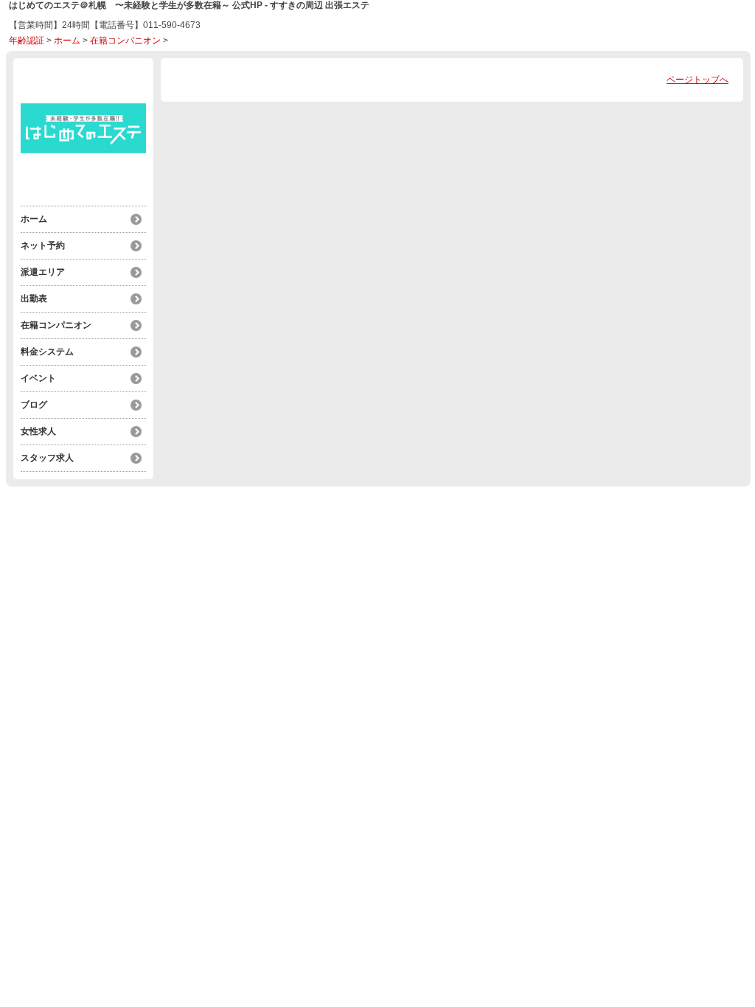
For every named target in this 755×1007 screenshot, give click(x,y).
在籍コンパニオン (125, 40)
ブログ (34, 405)
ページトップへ (697, 79)
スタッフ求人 (47, 458)
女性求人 (38, 431)
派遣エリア (43, 272)
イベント (38, 378)
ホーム (67, 40)
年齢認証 (26, 40)
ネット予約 (43, 245)
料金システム (47, 351)
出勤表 (34, 298)
